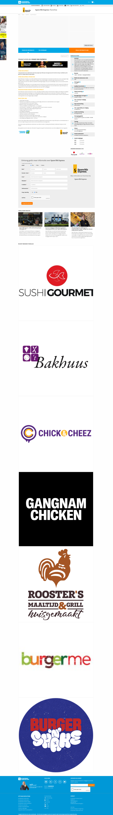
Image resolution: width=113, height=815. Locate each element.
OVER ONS (72, 807)
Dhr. (33, 165)
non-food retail (76, 5)
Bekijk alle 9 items (89, 45)
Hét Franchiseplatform (24, 796)
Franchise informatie (28, 50)
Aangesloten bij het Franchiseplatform (25, 809)
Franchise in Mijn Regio (22, 808)
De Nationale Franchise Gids (24, 2)
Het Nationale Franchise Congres (24, 801)
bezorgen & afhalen (86, 74)
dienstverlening (46, 5)
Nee (36, 192)
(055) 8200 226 (73, 802)
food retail (61, 5)
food (76, 74)
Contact (73, 796)
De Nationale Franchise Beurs (23, 800)
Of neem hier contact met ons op (77, 810)
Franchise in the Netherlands (23, 806)
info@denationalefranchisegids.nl (77, 803)
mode (83, 5)
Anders (42, 165)
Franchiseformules (47, 796)
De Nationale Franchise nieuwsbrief (24, 803)
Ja (32, 192)
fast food (79, 74)
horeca (54, 5)
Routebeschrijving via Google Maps (77, 808)
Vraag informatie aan (82, 50)
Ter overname (42, 50)
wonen (68, 5)
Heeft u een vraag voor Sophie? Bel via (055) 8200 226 (35, 787)
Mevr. (37, 165)
